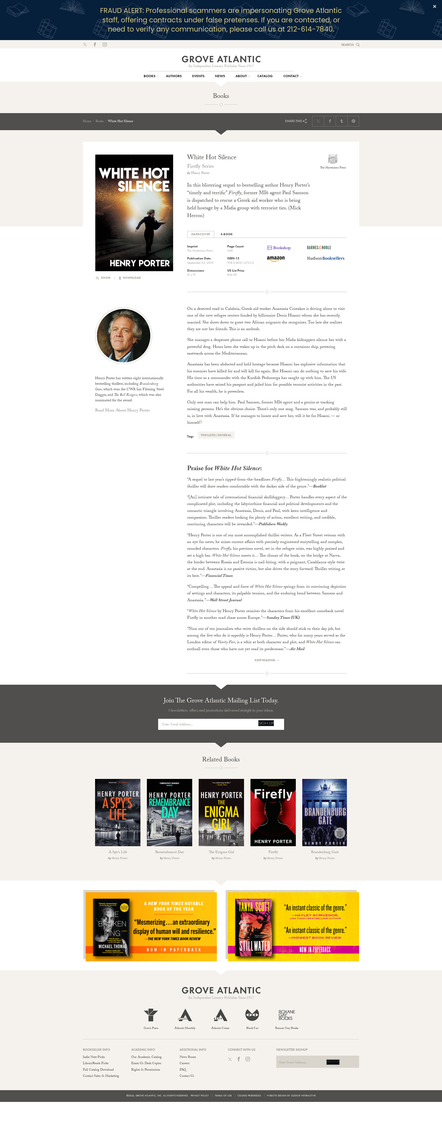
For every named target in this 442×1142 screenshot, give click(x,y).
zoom (105, 278)
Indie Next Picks (94, 1057)
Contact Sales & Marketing (101, 1076)
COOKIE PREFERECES (249, 1095)
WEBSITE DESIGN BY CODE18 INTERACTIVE (291, 1095)
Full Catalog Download (98, 1070)
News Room (188, 1057)
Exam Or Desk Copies (146, 1063)
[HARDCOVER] (201, 234)
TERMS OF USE (223, 1095)
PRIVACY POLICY (200, 1095)
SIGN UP (266, 723)
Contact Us (187, 1076)
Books (100, 121)
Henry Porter (200, 173)
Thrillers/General (216, 435)
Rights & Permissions (145, 1070)
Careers (184, 1063)
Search (347, 44)
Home (87, 121)
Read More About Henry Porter (122, 410)
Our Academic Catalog (146, 1057)
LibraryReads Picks (95, 1063)
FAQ (183, 1070)
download (131, 278)
